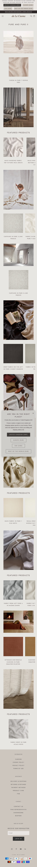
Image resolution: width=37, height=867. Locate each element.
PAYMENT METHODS (18, 787)
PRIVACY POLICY (18, 765)
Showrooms (18, 813)
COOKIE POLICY (18, 762)
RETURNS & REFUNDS (18, 784)
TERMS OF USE (18, 768)
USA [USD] (8, 8)
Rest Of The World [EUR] (23, 8)
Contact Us (18, 806)
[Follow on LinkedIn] (25, 849)
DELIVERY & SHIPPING (19, 781)
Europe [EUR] (28, 5)
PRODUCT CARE (18, 790)
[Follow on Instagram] (12, 849)
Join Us (18, 839)
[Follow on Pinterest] (16, 849)
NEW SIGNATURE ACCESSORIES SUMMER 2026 (18, 12)
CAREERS (18, 759)
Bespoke (18, 816)
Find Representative (18, 809)
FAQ (18, 794)
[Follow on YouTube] (21, 849)
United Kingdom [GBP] (12, 5)
